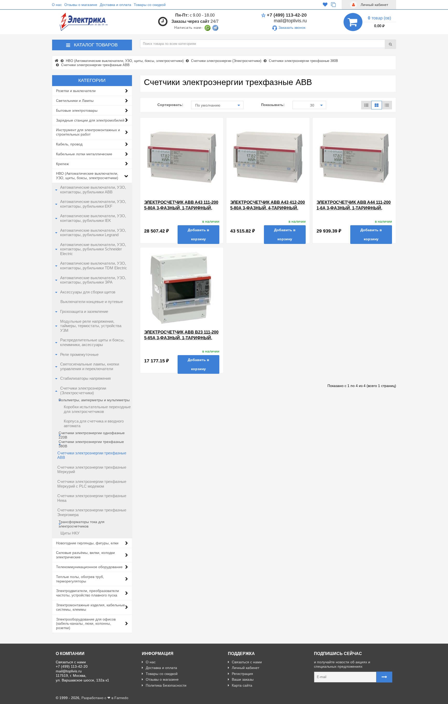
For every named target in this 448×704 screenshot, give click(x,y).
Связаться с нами (247, 662)
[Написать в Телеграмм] (215, 27)
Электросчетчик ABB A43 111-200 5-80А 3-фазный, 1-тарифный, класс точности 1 (181, 208)
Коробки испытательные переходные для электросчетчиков (97, 409)
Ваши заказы (243, 679)
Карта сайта (242, 685)
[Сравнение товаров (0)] (333, 4)
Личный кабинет (245, 668)
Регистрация (242, 674)
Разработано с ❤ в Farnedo (104, 698)
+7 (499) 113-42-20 (287, 15)
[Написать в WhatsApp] (208, 27)
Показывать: (273, 105)
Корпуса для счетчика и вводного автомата (94, 423)
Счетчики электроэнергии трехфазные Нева (91, 498)
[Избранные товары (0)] (325, 4)
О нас (57, 5)
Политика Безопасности (166, 685)
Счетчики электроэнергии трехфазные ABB (91, 455)
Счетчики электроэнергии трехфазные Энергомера (91, 512)
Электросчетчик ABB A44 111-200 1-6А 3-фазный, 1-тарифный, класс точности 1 (354, 208)
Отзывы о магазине (80, 5)
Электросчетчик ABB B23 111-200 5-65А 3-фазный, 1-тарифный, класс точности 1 (181, 338)
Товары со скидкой (150, 5)
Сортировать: (170, 105)
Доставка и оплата (115, 5)
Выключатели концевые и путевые (91, 302)
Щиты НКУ (70, 533)
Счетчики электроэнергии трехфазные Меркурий (91, 469)
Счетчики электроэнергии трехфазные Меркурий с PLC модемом (91, 484)
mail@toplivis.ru (290, 20)
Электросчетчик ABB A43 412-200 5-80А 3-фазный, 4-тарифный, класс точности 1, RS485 (267, 208)
